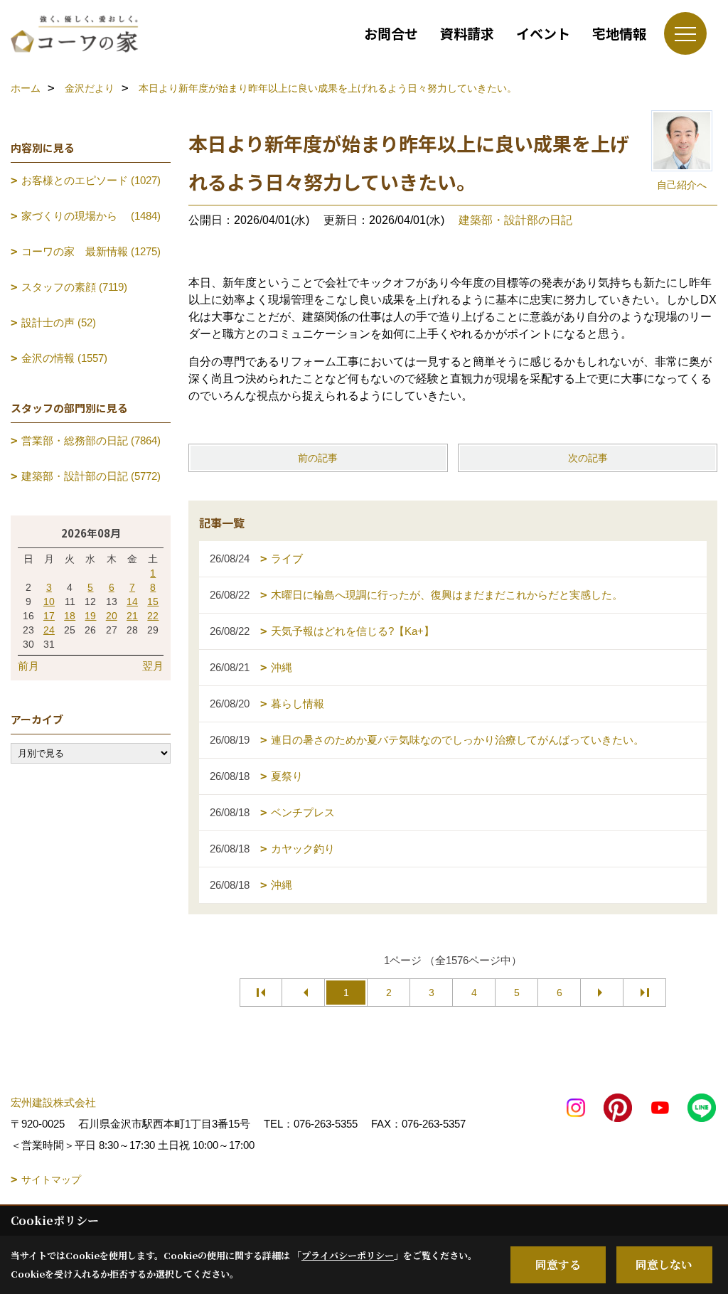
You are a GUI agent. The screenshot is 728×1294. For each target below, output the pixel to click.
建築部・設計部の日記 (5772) (91, 476)
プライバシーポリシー (347, 1255)
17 (49, 615)
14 (132, 601)
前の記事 (318, 458)
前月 (28, 666)
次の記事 (588, 458)
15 (153, 601)
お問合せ (391, 33)
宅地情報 (619, 33)
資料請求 (467, 33)
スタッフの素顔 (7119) (74, 287)
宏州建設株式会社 (53, 1102)
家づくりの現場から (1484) (91, 216)
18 (69, 615)
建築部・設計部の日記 (515, 220)
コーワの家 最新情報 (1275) (91, 251)
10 (49, 601)
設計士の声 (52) (58, 322)
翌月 (153, 666)
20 (111, 615)
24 (49, 630)
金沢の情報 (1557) (64, 358)
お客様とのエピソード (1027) (91, 180)
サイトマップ (51, 1179)
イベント (543, 33)
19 (90, 615)
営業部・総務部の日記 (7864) (91, 440)
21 (132, 615)
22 (153, 615)
